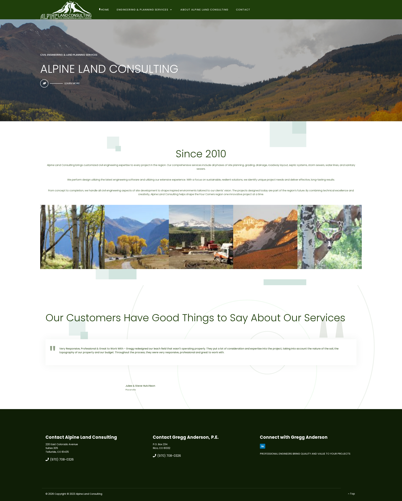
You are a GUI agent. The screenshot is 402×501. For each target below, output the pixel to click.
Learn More (72, 83)
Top (352, 494)
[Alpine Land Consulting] (66, 9)
